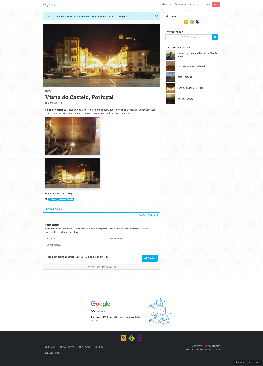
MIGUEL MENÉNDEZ (196, 349)
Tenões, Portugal (185, 98)
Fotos (58, 91)
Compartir (256, 362)
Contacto (197, 4)
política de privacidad (100, 256)
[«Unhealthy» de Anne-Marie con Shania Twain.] (170, 55)
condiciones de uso (76, 256)
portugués (109, 109)
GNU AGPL (214, 349)
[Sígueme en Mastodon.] (197, 22)
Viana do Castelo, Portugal (190, 87)
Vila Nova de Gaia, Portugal (191, 65)
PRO (216, 4)
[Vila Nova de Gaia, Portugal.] (170, 66)
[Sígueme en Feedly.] (191, 22)
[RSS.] (186, 22)
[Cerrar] (156, 16)
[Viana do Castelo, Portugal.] (170, 88)
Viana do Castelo (66, 199)
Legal (101, 347)
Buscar (181, 4)
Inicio (168, 4)
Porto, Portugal (185, 76)
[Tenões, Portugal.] (170, 99)
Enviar (151, 258)
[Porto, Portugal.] (170, 77)
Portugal (53, 199)
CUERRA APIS (110, 266)
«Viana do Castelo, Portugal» (112, 16)
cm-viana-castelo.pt (63, 193)
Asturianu (54, 352)
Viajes (51, 91)
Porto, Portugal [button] (54, 208)
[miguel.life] (49, 4)
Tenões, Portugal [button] (148, 215)
